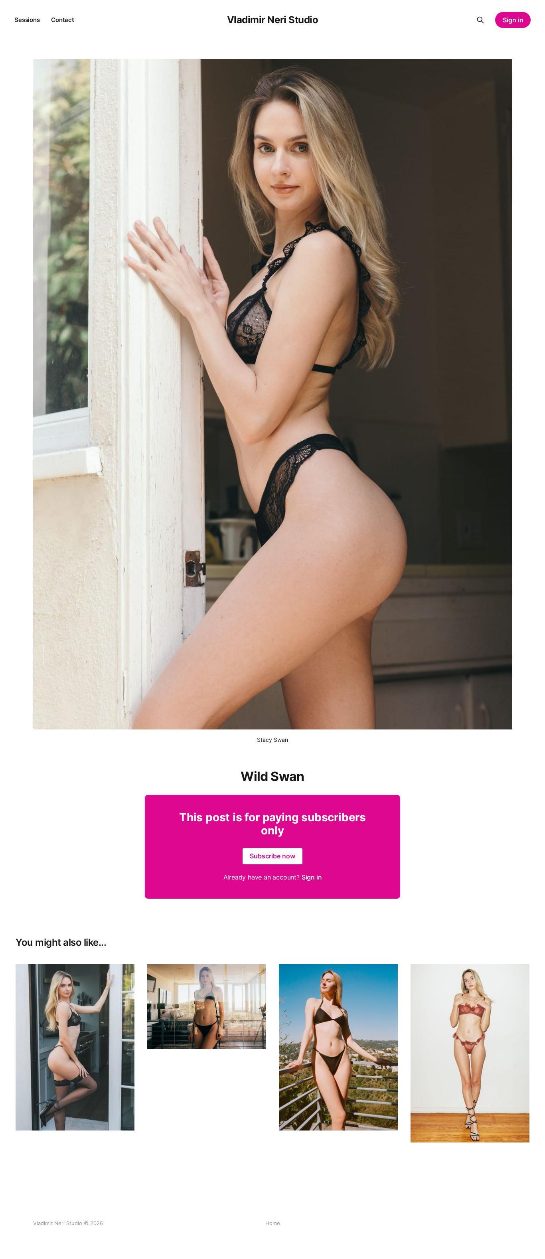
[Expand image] (122, 1118)
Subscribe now (272, 856)
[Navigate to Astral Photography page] (206, 1006)
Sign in (513, 20)
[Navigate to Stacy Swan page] (470, 1053)
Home (272, 1223)
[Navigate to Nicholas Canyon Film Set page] (338, 1047)
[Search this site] (480, 20)
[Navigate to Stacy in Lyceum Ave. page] (75, 1047)
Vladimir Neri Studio (272, 20)
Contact (62, 20)
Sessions (27, 20)
